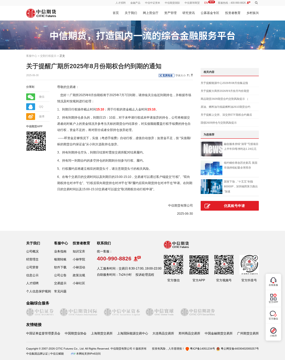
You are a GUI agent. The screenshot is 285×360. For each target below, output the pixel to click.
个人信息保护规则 (38, 291)
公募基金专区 (210, 13)
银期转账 (60, 259)
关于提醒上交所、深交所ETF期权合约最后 (226, 114)
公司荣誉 (32, 267)
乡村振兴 (252, 13)
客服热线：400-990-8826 (232, 2)
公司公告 (60, 275)
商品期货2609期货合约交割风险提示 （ (224, 98)
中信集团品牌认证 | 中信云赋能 (45, 353)
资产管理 (170, 13)
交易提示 (60, 283)
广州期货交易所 (248, 333)
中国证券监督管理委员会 (43, 333)
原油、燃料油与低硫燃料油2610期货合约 (225, 106)
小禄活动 (79, 267)
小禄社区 (79, 283)
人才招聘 (121, 2)
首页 (116, 13)
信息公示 (32, 275)
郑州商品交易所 (189, 333)
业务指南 (60, 251)
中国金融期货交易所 (219, 333)
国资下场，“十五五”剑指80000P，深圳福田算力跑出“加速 (241, 186)
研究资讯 (188, 13)
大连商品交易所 (163, 333)
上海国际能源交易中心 (132, 333)
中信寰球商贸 (192, 2)
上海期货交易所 (102, 333)
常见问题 (60, 291)
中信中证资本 (152, 2)
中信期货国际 (172, 2)
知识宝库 (79, 251)
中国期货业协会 (75, 333)
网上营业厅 (150, 13)
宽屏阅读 (167, 75)
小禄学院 (79, 259)
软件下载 (60, 267)
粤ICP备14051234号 (202, 348)
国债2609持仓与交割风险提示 (219, 122)
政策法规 (79, 275)
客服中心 (61, 243)
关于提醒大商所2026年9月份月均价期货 (225, 90)
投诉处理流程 (145, 274)
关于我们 (131, 13)
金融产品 (135, 2)
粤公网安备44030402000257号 (240, 348)
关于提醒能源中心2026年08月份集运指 (224, 82)
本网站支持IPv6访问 (88, 353)
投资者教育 (233, 13)
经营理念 (32, 259)
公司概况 (32, 251)
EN (209, 2)
